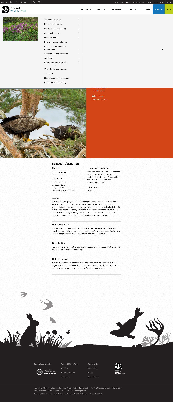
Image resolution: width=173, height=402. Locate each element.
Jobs (162, 2)
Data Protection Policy (86, 388)
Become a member (68, 373)
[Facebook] (16, 2)
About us (64, 368)
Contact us (65, 377)
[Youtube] (25, 2)
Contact (169, 2)
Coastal (90, 191)
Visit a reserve (93, 377)
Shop (155, 2)
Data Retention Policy (70, 388)
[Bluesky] (34, 2)
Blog (122, 2)
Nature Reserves (138, 2)
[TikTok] (29, 2)
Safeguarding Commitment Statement (107, 388)
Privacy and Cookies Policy (52, 388)
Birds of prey (60, 172)
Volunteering (92, 368)
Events (149, 2)
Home (116, 2)
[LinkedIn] (11, 2)
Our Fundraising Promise (79, 391)
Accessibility (38, 388)
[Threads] (39, 2)
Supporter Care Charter (61, 391)
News (128, 2)
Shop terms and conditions (43, 391)
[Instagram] (20, 2)
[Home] (14, 9)
